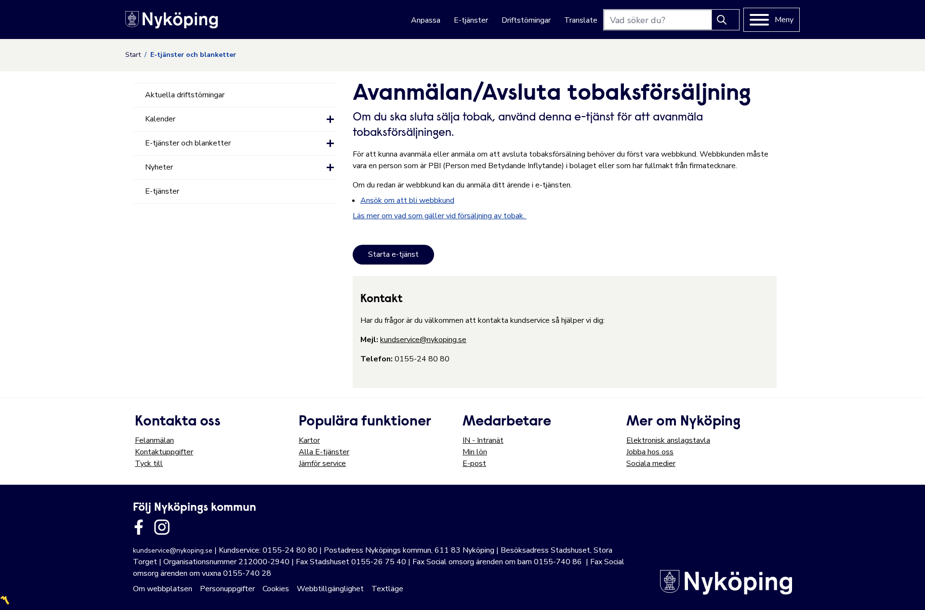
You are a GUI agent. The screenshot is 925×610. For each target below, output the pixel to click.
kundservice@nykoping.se (423, 339)
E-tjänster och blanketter (188, 143)
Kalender (160, 119)
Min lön (474, 452)
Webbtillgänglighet (330, 588)
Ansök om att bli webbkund (407, 200)
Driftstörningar (526, 20)
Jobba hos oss (650, 452)
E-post (474, 463)
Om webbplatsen (162, 588)
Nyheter (159, 167)
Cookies (276, 588)
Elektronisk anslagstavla (668, 440)
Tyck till (149, 463)
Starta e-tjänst (393, 254)
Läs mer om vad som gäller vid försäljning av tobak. (440, 216)
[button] (330, 119)
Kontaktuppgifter (164, 452)
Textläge (387, 588)
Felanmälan (154, 440)
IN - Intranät (482, 440)
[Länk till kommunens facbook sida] (138, 527)
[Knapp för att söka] (725, 20)
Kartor (309, 440)
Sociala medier (650, 463)
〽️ (5, 600)
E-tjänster (471, 20)
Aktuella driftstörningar (185, 95)
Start (133, 54)
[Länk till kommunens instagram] (162, 527)
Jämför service (322, 463)
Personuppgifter (227, 588)
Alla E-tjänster (324, 452)
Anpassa (425, 20)
